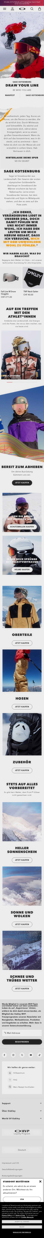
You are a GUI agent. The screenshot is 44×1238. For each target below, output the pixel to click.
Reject (22, 1227)
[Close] (40, 1181)
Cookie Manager (27, 1217)
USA (22, 1199)
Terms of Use (20, 1215)
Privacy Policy (7, 1215)
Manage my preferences (22, 1232)
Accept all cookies (22, 1222)
